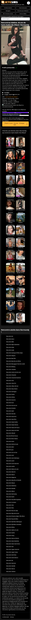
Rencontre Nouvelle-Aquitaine (13, 499)
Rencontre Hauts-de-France (13, 427)
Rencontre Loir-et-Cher (11, 452)
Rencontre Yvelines (10, 571)
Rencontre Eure (10, 402)
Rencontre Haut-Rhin (11, 419)
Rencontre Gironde (10, 413)
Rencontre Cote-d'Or (11, 383)
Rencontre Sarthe (10, 532)
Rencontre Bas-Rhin (11, 358)
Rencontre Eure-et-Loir (11, 405)
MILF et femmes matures (8, 13)
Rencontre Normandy (11, 494)
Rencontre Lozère (10, 466)
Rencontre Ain (9, 336)
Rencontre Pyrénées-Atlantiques (14, 521)
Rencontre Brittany (10, 366)
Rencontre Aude (10, 350)
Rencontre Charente (11, 375)
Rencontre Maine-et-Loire (12, 469)
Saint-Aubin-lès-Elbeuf (11, 97)
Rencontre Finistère (11, 408)
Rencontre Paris (10, 508)
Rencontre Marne (10, 474)
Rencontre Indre (10, 441)
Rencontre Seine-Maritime (12, 541)
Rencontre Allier (10, 342)
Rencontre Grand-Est (11, 416)
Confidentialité (5, 617)
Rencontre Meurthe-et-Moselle (13, 480)
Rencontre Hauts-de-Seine (12, 430)
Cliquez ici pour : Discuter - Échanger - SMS (14, 124)
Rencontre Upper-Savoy (12, 552)
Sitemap (12, 617)
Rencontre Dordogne (11, 391)
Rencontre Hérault (10, 433)
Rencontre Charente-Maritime (13, 377)
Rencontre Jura (9, 449)
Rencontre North (10, 497)
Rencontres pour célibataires (23, 10)
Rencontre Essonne (11, 400)
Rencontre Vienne (10, 568)
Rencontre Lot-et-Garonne (12, 463)
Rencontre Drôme (10, 397)
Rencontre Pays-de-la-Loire (12, 513)
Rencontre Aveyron (10, 355)
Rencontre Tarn (10, 546)
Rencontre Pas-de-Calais (12, 510)
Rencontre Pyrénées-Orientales (13, 524)
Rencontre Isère (10, 447)
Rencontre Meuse (10, 483)
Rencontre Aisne (10, 339)
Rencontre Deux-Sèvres (11, 389)
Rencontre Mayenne (11, 477)
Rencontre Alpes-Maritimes (12, 344)
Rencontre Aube (10, 347)
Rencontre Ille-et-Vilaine (12, 438)
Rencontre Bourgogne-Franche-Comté (15, 364)
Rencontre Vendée (10, 566)
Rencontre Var (9, 560)
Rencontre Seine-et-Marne (12, 538)
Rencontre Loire (10, 455)
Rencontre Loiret (10, 461)
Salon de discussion (23, 7)
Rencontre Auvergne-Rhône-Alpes (14, 353)
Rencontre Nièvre (10, 491)
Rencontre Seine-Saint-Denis (13, 544)
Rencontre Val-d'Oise (11, 555)
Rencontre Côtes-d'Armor (12, 386)
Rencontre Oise (10, 505)
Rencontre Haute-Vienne (12, 425)
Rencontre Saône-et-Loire (12, 530)
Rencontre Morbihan (11, 485)
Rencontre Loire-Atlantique (12, 458)
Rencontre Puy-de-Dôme (12, 519)
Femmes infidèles (23, 13)
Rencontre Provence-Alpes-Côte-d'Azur (15, 516)
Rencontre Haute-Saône (12, 422)
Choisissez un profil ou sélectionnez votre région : (12, 16)
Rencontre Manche (10, 472)
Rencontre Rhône (10, 527)
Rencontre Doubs (10, 394)
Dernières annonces (8, 7)
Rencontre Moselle (10, 488)
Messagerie (8, 10)
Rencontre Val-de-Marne (12, 557)
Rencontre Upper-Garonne (12, 549)
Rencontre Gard (10, 411)
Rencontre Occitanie (11, 502)
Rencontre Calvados (11, 369)
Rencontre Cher (10, 380)
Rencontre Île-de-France (12, 436)
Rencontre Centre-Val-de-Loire (13, 372)
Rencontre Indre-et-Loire (12, 444)
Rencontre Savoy (10, 535)
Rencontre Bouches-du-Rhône (13, 361)
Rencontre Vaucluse (11, 563)
